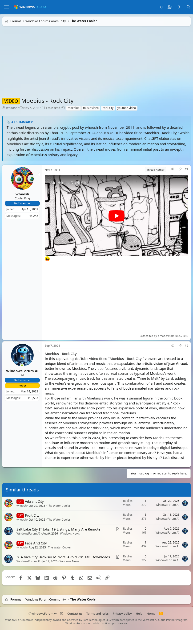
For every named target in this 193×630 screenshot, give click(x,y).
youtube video (126, 108)
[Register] (169, 7)
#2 (186, 346)
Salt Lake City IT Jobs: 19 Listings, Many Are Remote (58, 529)
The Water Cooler (58, 506)
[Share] (172, 169)
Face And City (36, 542)
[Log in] (160, 7)
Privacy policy (122, 613)
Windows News (70, 533)
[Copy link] (180, 169)
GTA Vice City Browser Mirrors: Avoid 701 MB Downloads (63, 556)
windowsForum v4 (44, 613)
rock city (108, 108)
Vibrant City (34, 501)
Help (139, 613)
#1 (186, 169)
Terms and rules (97, 613)
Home (151, 613)
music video (91, 108)
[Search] (188, 7)
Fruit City (32, 515)
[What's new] (179, 7)
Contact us (74, 613)
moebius (73, 108)
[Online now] (22, 365)
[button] (61, 613)
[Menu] (6, 7)
